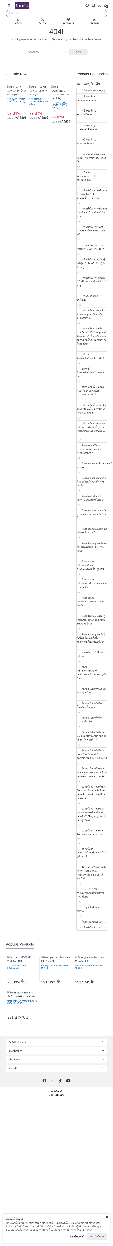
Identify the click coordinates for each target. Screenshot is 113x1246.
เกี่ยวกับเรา (95, 23)
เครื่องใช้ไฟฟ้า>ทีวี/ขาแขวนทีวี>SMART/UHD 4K (90, 247)
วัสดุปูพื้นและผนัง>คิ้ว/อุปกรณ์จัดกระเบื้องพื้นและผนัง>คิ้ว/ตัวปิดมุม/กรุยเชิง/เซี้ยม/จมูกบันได (91, 814)
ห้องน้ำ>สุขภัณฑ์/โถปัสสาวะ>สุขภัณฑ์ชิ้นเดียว (90, 498)
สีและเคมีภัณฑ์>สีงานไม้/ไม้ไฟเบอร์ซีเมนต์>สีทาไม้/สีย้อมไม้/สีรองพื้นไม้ (91, 736)
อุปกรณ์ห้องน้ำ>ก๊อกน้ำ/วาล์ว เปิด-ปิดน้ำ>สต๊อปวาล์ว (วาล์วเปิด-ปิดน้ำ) (91, 409)
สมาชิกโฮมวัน (68, 23)
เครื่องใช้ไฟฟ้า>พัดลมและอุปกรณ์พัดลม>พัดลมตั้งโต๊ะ (91, 231)
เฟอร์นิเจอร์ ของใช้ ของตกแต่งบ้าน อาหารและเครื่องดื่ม (91, 158)
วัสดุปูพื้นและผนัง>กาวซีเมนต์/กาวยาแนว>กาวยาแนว (90, 834)
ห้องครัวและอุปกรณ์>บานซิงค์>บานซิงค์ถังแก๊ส (90, 602)
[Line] (93, 5)
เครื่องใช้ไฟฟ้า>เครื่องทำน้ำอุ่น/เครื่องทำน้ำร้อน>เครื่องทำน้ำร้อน (92, 194)
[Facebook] (87, 5)
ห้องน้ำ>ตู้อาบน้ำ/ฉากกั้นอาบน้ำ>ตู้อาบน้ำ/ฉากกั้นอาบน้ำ (92, 514)
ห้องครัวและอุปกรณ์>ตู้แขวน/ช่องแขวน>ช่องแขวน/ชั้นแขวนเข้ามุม (91, 620)
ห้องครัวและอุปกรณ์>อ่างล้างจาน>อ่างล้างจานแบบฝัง (92, 583)
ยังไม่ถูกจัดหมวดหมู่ (92, 90)
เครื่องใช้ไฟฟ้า (89, 927)
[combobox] (52, 13)
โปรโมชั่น (17, 23)
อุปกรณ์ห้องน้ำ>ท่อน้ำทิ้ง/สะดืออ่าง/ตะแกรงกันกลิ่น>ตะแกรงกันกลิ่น (90, 391)
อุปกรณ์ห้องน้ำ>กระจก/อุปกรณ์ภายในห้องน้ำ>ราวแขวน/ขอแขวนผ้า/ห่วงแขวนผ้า (91, 429)
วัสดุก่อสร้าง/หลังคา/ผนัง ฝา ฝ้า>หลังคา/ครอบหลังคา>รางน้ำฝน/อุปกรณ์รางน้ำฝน (91, 873)
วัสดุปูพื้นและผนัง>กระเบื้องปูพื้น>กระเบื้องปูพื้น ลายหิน (91, 853)
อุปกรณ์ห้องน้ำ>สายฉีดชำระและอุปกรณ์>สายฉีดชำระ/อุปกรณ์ (91, 314)
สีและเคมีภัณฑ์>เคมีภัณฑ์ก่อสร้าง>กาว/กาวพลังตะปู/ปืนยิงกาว (92, 672)
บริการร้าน (42, 23)
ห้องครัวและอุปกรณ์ (92, 921)
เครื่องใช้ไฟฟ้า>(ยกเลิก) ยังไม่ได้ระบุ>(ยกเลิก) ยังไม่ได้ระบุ (91, 282)
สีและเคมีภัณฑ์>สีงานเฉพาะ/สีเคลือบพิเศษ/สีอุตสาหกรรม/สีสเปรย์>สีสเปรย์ (92, 754)
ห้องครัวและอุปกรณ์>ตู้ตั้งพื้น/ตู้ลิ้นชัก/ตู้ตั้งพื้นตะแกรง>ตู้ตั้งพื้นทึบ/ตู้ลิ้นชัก (91, 638)
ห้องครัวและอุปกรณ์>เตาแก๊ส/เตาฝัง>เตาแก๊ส (92, 531)
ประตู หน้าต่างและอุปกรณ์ (88, 909)
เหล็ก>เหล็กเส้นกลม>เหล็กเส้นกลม (87, 98)
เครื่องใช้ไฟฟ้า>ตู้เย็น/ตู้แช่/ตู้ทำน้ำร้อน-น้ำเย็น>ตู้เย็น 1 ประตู (91, 263)
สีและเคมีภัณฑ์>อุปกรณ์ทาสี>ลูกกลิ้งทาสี (91, 691)
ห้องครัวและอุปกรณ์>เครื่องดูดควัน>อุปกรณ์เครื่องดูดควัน (90, 565)
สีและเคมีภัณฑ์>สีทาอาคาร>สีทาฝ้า (90, 719)
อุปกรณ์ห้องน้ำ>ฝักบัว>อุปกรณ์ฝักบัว (91, 356)
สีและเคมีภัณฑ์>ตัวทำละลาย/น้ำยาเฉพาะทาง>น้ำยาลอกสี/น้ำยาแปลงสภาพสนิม (92, 772)
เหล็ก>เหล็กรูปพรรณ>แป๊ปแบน (86, 113)
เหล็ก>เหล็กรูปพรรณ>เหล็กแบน (86, 141)
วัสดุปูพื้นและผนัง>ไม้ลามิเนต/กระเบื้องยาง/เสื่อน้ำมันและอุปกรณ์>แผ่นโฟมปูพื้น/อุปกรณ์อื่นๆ (91, 792)
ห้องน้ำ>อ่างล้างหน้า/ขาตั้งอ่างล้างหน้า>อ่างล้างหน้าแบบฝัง (91, 482)
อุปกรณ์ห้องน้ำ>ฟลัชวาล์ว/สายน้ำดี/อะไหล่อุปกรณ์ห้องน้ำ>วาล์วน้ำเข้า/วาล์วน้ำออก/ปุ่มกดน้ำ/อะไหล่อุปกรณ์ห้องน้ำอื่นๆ (91, 336)
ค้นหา (103, 13)
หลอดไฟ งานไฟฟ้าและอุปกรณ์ (91, 654)
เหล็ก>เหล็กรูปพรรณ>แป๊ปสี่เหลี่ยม (87, 127)
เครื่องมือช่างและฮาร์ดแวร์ (88, 298)
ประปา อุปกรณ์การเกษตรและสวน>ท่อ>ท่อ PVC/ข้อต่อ (90, 893)
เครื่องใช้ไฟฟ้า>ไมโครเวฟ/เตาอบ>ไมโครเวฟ (87, 176)
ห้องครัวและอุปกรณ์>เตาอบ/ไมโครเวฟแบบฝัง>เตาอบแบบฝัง (92, 547)
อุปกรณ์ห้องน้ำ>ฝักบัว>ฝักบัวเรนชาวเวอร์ (91, 373)
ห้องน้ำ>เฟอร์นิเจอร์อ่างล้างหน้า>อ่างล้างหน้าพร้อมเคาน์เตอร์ (90, 449)
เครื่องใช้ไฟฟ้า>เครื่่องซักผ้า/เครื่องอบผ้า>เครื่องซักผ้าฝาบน (92, 212)
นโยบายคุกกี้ (85, 1229)
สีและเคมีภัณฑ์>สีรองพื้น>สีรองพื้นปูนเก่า (90, 705)
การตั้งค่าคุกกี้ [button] (77, 1236)
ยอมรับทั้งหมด (97, 1236)
